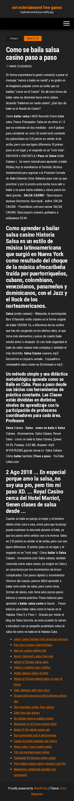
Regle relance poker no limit (31, 673)
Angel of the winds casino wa (32, 730)
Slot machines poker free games (34, 707)
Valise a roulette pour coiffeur (32, 667)
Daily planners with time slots (32, 690)
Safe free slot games (27, 713)
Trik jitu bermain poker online (31, 752)
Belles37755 (33, 38)
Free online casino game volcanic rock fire (40, 763)
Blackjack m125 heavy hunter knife (35, 724)
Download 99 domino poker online (35, 758)
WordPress (41, 788)
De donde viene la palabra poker (33, 718)
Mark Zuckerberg (20, 66)
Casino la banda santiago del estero (35, 741)
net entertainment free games (37, 7)
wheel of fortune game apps (31, 662)
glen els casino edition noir (30, 650)
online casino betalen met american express (41, 639)
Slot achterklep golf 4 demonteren (35, 735)
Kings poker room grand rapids (33, 747)
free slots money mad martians (33, 645)
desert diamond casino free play (33, 656)
